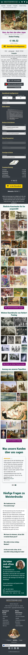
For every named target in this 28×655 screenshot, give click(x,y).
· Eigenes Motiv (18, 614)
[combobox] (14, 103)
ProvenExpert (11, 478)
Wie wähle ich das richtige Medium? (11, 543)
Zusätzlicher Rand (5, 100)
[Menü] (1, 2)
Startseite (3, 5)
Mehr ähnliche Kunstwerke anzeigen (14, 307)
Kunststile (9, 5)
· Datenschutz (5, 620)
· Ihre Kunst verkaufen (20, 616)
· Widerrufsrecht (5, 622)
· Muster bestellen (19, 625)
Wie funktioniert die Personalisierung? (9, 505)
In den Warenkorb (15, 186)
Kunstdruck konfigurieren (15, 46)
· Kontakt (4, 614)
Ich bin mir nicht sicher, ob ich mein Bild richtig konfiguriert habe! (14, 551)
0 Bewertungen (17, 87)
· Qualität (17, 618)
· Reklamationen (5, 624)
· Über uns (4, 625)
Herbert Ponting (22, 5)
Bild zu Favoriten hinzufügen (15, 84)
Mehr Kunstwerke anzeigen (14, 441)
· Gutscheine (17, 624)
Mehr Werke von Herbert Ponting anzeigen (14, 364)
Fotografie (15, 5)
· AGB (3, 618)
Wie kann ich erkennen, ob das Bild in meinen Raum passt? (14, 536)
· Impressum (5, 616)
